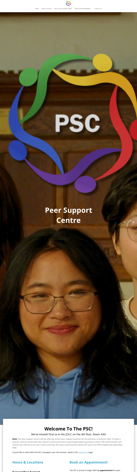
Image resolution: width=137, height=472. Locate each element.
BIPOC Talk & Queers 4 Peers (63, 9)
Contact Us (98, 9)
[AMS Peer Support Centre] (68, 3)
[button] (90, 9)
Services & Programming (82, 9)
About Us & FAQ (47, 9)
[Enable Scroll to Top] (133, 467)
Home (37, 9)
